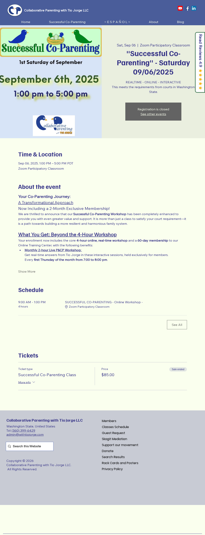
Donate (108, 451)
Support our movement (120, 445)
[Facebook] (187, 8)
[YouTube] (180, 8)
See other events (153, 114)
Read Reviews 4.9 (200, 50)
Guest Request (113, 433)
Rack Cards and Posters (120, 463)
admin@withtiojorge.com (25, 434)
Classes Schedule (115, 427)
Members (109, 421)
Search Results (113, 457)
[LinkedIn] (193, 8)
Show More (26, 271)
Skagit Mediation (114, 439)
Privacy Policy (112, 469)
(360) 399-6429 (23, 430)
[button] (67, 22)
